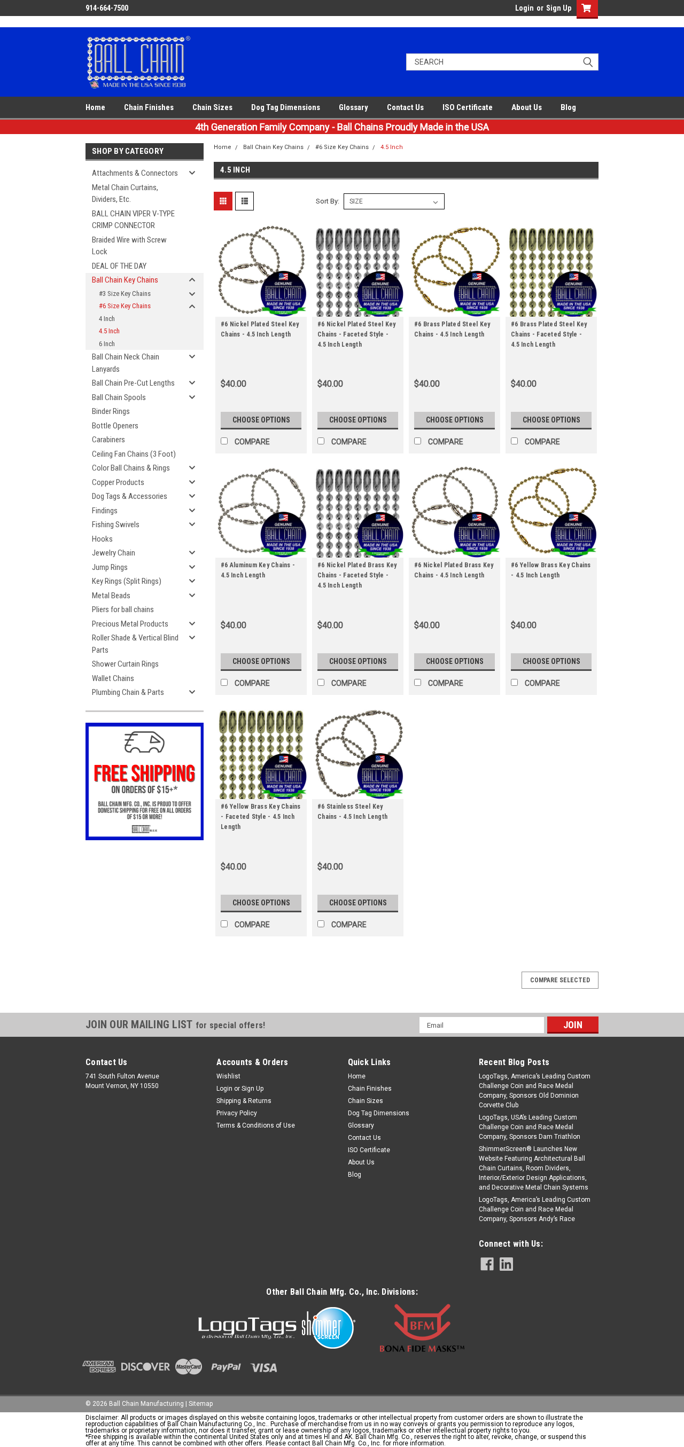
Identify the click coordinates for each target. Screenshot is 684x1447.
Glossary (353, 107)
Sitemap (201, 1403)
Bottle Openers (115, 426)
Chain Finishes (149, 107)
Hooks (102, 539)
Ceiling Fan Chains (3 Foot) (134, 454)
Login (524, 8)
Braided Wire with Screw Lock (129, 246)
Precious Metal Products (130, 624)
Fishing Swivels (115, 524)
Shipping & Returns (243, 1101)
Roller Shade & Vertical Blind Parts (135, 644)
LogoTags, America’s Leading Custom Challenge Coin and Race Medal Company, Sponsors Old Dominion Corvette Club (534, 1091)
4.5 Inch (109, 331)
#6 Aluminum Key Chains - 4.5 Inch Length (258, 570)
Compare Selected (560, 980)
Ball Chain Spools (119, 397)
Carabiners (108, 439)
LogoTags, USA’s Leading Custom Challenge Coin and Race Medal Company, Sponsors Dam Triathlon (529, 1127)
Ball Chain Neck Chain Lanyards (125, 363)
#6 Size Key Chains (125, 306)
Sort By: (327, 201)
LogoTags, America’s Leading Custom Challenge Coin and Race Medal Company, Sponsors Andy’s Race (534, 1209)
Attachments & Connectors (135, 173)
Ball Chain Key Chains (125, 280)
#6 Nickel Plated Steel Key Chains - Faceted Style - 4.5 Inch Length (356, 334)
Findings (105, 510)
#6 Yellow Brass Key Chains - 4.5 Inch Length (551, 570)
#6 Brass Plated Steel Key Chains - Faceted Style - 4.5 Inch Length (549, 334)
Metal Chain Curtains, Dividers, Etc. (125, 194)
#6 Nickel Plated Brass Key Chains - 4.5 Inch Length (454, 570)
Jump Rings (110, 567)
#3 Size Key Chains (125, 294)
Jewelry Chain (113, 553)
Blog (568, 107)
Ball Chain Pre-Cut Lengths (133, 383)
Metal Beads (111, 595)
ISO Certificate (467, 107)
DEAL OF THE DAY (119, 266)
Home (95, 107)
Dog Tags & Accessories (129, 496)
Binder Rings (111, 411)
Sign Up (558, 8)
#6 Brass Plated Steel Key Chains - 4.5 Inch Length (452, 329)
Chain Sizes (212, 107)
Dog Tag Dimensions (285, 107)
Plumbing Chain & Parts (128, 692)
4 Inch (107, 319)
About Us (526, 107)
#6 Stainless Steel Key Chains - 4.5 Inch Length (352, 811)
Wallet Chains (113, 678)
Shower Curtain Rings (125, 664)
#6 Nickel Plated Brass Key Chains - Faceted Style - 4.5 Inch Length (357, 575)
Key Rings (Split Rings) (126, 581)
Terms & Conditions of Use (255, 1125)
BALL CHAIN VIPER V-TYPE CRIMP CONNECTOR (133, 220)
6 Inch (107, 344)
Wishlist (228, 1076)
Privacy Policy (236, 1113)
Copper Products (118, 482)
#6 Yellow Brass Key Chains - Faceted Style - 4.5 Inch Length (261, 817)
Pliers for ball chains (123, 609)
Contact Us (405, 107)
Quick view (261, 308)
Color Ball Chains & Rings (131, 468)
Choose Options (261, 420)
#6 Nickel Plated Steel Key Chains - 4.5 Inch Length (260, 329)
